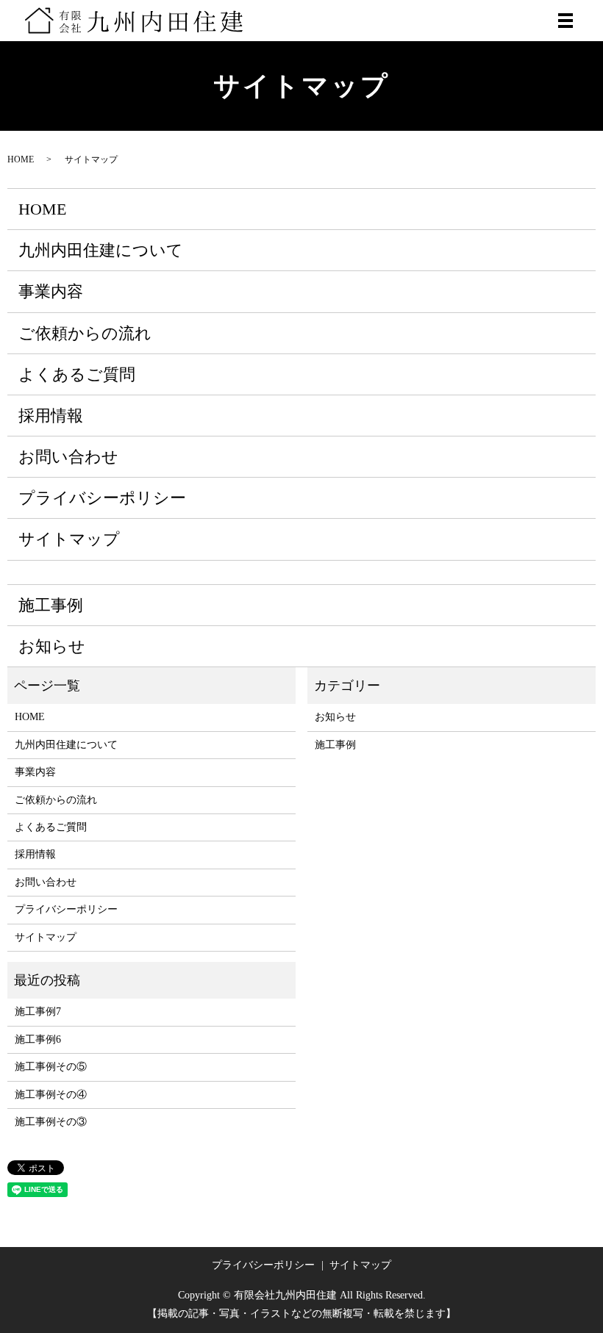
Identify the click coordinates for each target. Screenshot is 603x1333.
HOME (20, 159)
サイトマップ (69, 539)
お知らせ (51, 646)
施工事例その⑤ (51, 1066)
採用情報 (50, 415)
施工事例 (50, 605)
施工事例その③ (51, 1121)
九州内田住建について (100, 250)
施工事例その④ (51, 1094)
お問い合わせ (68, 457)
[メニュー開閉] (565, 20)
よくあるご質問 (76, 374)
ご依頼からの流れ (84, 333)
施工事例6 (38, 1039)
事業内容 (50, 291)
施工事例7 (38, 1011)
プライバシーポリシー (102, 498)
